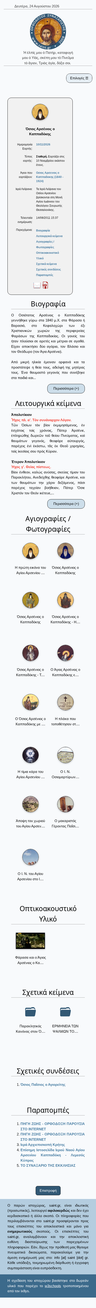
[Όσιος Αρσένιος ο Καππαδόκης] (65, 551)
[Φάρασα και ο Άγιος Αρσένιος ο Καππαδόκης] (30, 941)
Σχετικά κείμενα (46, 264)
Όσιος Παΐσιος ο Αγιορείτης (43, 1084)
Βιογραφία (43, 230)
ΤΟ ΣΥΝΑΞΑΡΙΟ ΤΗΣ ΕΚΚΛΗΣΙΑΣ (48, 1165)
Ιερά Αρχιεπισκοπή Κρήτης (43, 1145)
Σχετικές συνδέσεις (48, 269)
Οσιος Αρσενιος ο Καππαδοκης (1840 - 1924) (49, 177)
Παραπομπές (44, 275)
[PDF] (45, 285)
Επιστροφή (48, 1190)
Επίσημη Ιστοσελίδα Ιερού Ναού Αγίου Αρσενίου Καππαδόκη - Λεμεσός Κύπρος (53, 1155)
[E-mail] (37, 285)
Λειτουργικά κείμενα (49, 236)
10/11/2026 (43, 144)
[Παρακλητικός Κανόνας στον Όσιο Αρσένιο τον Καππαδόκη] (30, 1012)
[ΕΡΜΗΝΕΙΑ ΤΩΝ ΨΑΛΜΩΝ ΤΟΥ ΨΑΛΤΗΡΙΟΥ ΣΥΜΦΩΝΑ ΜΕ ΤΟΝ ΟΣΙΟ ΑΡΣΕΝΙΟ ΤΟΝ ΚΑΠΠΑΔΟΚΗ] (65, 1012)
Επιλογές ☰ (79, 78)
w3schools (53, 1286)
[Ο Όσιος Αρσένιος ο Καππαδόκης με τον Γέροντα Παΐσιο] (30, 702)
